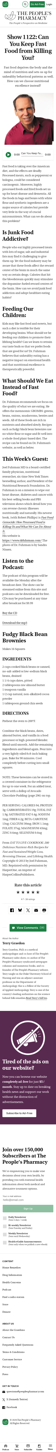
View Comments (30, 927)
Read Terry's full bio (36, 998)
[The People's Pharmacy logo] (28, 16)
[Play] (8, 155)
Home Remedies (11, 1268)
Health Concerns (11, 1282)
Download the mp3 (14, 623)
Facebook (12, 1407)
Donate (6, 1312)
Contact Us (8, 1337)
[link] (12, 910)
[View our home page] (5, 4)
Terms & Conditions (13, 1352)
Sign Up (28, 1208)
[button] (44, 910)
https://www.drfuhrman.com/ (22, 540)
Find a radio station (13, 1297)
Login (49, 4)
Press (5, 1374)
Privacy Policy (10, 1367)
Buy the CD (9, 613)
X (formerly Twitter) (17, 1399)
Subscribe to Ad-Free (19, 1113)
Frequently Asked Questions (17, 1345)
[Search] (25, 4)
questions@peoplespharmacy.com (25, 1391)
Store (5, 1304)
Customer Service (12, 1359)
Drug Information (12, 1275)
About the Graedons (13, 1330)
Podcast (6, 1290)
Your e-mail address (12, 1196)
